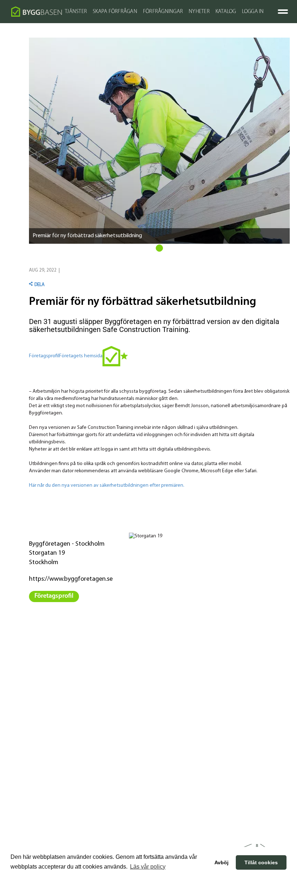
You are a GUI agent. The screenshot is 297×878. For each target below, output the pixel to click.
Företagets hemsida (81, 356)
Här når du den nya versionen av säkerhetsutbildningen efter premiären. (106, 485)
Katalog (226, 11)
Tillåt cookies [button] (261, 862)
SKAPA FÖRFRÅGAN (115, 11)
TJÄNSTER (76, 11)
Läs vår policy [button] (148, 867)
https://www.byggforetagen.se (71, 579)
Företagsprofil (44, 356)
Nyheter (199, 11)
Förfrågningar (163, 11)
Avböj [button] (221, 862)
